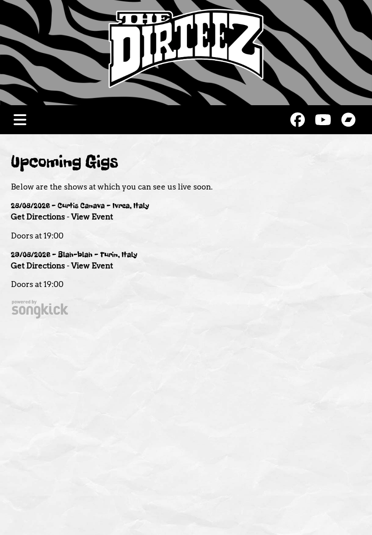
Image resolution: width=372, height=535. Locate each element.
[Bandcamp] (348, 120)
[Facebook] (298, 120)
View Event (92, 216)
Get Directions (38, 216)
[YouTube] (323, 120)
